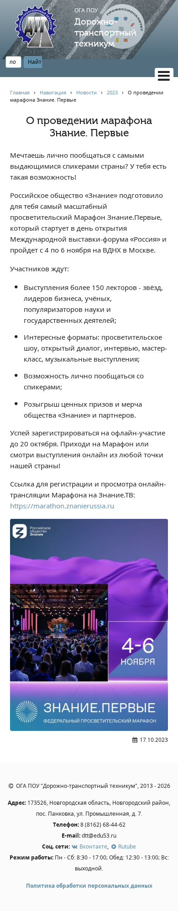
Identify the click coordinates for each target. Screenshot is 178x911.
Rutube (126, 846)
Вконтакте (92, 846)
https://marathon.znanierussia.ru (62, 505)
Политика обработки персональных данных (89, 886)
